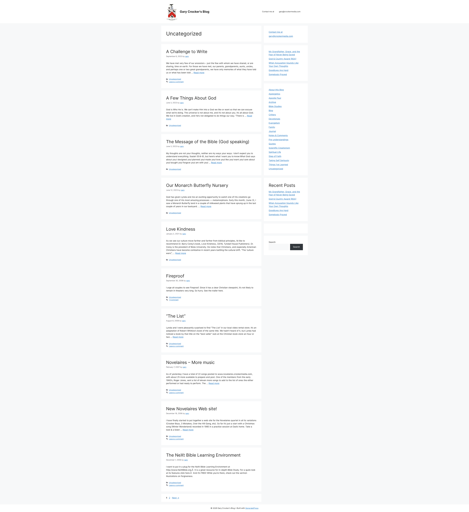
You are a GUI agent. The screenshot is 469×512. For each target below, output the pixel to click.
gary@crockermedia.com (289, 11)
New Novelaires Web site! (191, 408)
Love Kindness (180, 229)
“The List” (176, 316)
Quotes (272, 144)
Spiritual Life (275, 152)
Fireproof (175, 275)
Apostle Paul (275, 98)
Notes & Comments (278, 135)
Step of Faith (275, 156)
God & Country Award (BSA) (282, 59)
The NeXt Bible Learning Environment (203, 455)
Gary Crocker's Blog (194, 11)
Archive (272, 102)
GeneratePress (251, 508)
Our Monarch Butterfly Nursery (197, 185)
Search (272, 242)
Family (272, 127)
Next (175, 498)
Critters (272, 114)
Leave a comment (176, 82)
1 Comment (173, 300)
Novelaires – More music (190, 362)
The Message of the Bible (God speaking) (207, 141)
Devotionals (274, 119)
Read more (199, 72)
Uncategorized (175, 79)
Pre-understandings (278, 139)
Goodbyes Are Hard (278, 70)
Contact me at (268, 11)
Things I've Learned (278, 164)
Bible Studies (275, 106)
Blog (271, 110)
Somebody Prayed (278, 74)
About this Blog (276, 90)
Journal (272, 131)
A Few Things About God (191, 98)
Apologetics (274, 94)
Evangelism (274, 123)
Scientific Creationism (279, 148)
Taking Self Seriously (279, 160)
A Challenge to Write (186, 51)
